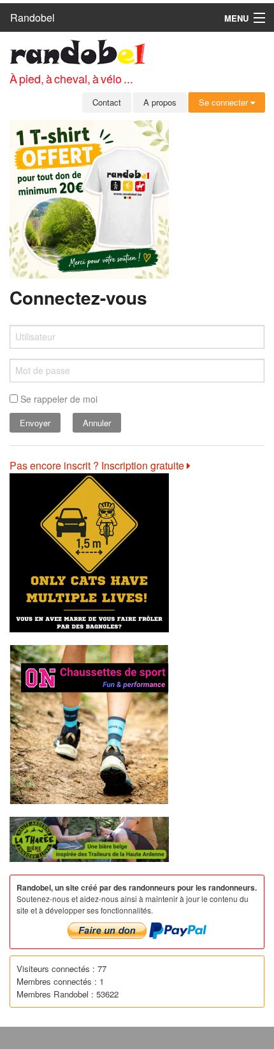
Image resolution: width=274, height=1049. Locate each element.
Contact (106, 102)
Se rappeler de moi (57, 399)
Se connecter (224, 102)
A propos (160, 102)
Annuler (97, 423)
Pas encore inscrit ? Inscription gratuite (98, 465)
